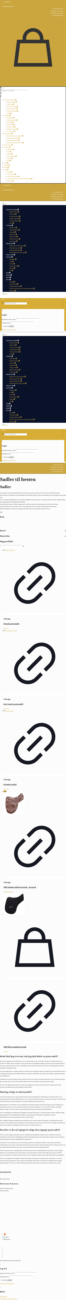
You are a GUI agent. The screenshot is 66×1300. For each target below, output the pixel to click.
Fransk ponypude (11, 624)
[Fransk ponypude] (34, 550)
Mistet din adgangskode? (7, 1283)
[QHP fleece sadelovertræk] (34, 904)
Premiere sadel (10, 784)
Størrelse (5, 536)
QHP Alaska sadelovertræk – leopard (19, 887)
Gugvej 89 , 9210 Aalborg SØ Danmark (10, 1177)
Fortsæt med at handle (6, 1299)
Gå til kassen (3, 1296)
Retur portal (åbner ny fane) (11, 1255)
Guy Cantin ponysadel (13, 704)
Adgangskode (4, 1277)
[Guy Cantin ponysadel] (34, 631)
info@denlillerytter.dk (6, 1197)
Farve (3, 530)
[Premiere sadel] (34, 711)
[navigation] (33, 1293)
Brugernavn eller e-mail (7, 1273)
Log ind (10, 1280)
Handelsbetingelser (9, 1248)
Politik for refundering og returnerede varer (15, 1253)
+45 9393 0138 (4, 1194)
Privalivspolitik (7, 1250)
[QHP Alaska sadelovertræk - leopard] (34, 804)
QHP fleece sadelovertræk (14, 1047)
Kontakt (5, 1257)
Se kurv (15, 1299)
